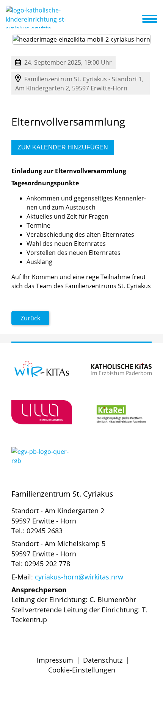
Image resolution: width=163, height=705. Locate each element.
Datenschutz (102, 660)
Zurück (30, 318)
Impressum (55, 660)
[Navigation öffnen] (154, 18)
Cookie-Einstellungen (81, 669)
